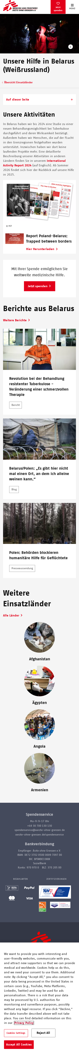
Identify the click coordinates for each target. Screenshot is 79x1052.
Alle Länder (11, 615)
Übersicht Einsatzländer (18, 82)
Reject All (43, 1032)
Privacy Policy (24, 1022)
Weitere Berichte (15, 320)
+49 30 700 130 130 (39, 826)
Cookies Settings (16, 1033)
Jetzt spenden (58, 8)
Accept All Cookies (19, 1044)
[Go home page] (20, 5)
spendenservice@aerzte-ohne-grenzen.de (40, 830)
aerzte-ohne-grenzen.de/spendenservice (39, 834)
